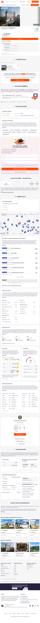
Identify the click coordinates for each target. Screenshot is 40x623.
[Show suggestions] (3, 162)
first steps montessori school (18, 262)
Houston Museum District (6, 321)
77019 (7, 209)
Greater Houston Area (16, 581)
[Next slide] (38, 16)
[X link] (38, 606)
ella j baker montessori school (17, 272)
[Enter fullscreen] (37, 229)
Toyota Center (22, 311)
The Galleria (4, 317)
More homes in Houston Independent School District (11, 285)
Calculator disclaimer (26, 496)
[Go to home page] (2, 1)
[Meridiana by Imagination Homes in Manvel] (7, 524)
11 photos (37, 24)
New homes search (6, 581)
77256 (15, 572)
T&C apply (25, 82)
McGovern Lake (22, 302)
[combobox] (12, 2)
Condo (28, 568)
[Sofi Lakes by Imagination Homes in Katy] (22, 524)
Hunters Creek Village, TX (5, 573)
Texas (11, 581)
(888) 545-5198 (22, 443)
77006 (15, 570)
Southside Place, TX (4, 566)
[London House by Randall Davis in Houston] (7, 547)
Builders (19, 613)
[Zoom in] (37, 223)
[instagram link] (30, 606)
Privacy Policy (19, 164)
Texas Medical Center (23, 306)
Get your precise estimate (7, 36)
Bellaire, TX (3, 570)
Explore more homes (25, 602)
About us (5, 613)
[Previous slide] (1, 16)
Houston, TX (3, 571)
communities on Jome (32, 184)
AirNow (7, 378)
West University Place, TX (5, 568)
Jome (1, 581)
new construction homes (9, 597)
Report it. (15, 579)
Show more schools (20, 276)
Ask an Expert (20, 441)
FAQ (9, 613)
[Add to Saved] (18, 65)
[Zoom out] (37, 226)
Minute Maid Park (23, 313)
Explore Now (14, 588)
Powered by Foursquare (5, 234)
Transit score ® (29, 338)
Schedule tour (20, 38)
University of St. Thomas (6, 302)
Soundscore (25, 375)
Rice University (4, 304)
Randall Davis (12, 27)
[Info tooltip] (7, 481)
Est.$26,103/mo (4, 35)
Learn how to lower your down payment (8, 485)
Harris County (23, 581)
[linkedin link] (33, 606)
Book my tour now (20, 80)
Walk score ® (4, 338)
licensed (8, 604)
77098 (15, 568)
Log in (29, 1)
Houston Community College (7, 306)
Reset (19, 492)
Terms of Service (25, 164)
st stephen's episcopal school (18, 267)
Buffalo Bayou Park (10, 95)
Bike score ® (18, 338)
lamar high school (15, 257)
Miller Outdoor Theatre (6, 319)
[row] (5, 102)
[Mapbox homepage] (3, 233)
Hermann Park (4, 313)
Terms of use (27, 613)
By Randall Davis (29, 566)
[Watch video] (1, 25)
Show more (4, 127)
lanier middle (14, 253)
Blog (22, 613)
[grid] (20, 102)
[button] (20, 586)
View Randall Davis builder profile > (7, 192)
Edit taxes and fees (5, 492)
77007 (15, 567)
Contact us (14, 613)
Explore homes (35, 1)
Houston (5, 205)
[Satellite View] (37, 231)
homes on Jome (37, 184)
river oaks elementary (16, 248)
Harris (6, 207)
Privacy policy (33, 613)
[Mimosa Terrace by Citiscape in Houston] (22, 547)
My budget (23, 1)
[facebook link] (35, 606)
